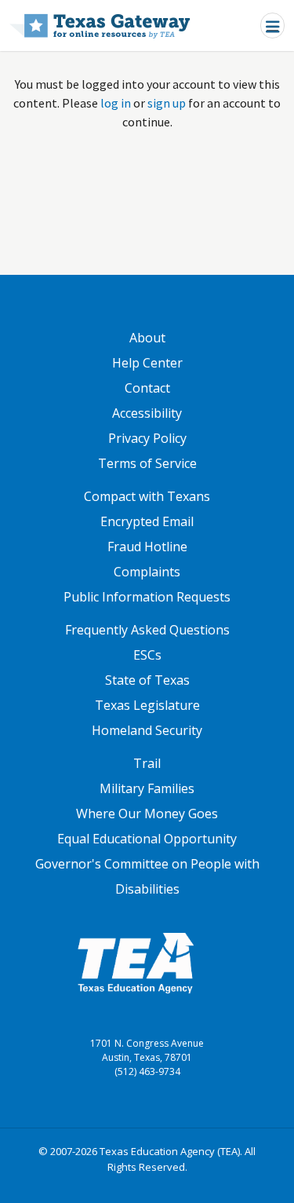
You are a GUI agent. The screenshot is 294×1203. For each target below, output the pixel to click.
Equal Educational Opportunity (147, 838)
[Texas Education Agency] (135, 962)
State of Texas (147, 680)
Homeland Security (147, 730)
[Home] (100, 25)
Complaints (147, 571)
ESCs (147, 655)
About (147, 337)
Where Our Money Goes (147, 813)
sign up (166, 103)
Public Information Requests (147, 596)
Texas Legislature (147, 705)
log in (115, 103)
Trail (147, 763)
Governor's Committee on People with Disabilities (147, 876)
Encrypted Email (147, 521)
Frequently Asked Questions (147, 629)
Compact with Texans (147, 496)
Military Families (147, 788)
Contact (147, 388)
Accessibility (147, 413)
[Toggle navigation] (272, 25)
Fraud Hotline (147, 546)
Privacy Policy (147, 438)
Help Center (147, 362)
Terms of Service (147, 463)
